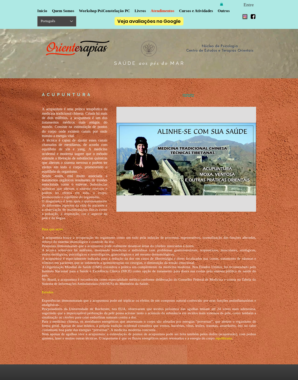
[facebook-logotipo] (253, 16)
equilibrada (224, 338)
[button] (221, 4)
